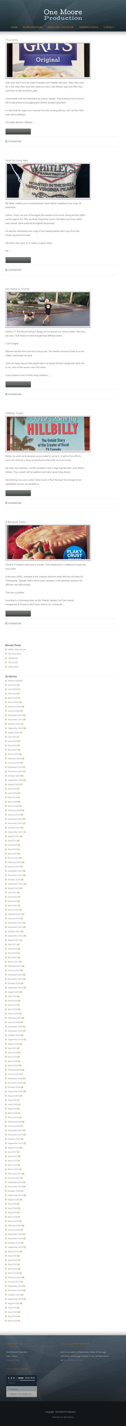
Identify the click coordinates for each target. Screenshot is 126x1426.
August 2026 (13, 680)
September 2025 (15, 728)
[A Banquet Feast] (48, 542)
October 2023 (14, 827)
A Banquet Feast (15, 522)
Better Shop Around (17, 649)
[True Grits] (48, 60)
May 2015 (12, 1264)
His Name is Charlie (17, 289)
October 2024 (14, 775)
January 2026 (14, 711)
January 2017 (14, 1178)
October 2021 (14, 931)
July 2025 (12, 736)
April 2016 (12, 1216)
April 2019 (12, 1061)
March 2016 (13, 1221)
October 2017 (14, 1139)
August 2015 (13, 1251)
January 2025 (14, 762)
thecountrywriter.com (73, 1360)
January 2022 (14, 918)
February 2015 (14, 1277)
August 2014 (13, 1303)
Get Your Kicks (14, 653)
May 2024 (12, 797)
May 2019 (12, 1056)
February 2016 (14, 1225)
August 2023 (13, 836)
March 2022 (13, 909)
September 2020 (15, 987)
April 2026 (12, 698)
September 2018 (15, 1091)
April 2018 (12, 1113)
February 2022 (14, 914)
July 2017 (12, 1152)
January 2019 (14, 1074)
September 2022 (15, 884)
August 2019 (13, 1044)
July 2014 (12, 1307)
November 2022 (15, 875)
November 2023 (15, 823)
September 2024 (15, 780)
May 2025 (12, 745)
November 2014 (15, 1290)
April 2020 (12, 1009)
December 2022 (15, 871)
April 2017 (12, 1165)
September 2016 (15, 1195)
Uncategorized (14, 141)
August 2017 (13, 1147)
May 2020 (12, 1005)
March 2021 (13, 961)
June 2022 (12, 896)
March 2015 (13, 1273)
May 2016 (12, 1212)
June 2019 (12, 1052)
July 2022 (12, 892)
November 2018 (15, 1082)
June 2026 (12, 689)
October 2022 (14, 879)
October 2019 (14, 1035)
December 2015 (15, 1234)
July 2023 (12, 840)
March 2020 (13, 1013)
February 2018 (14, 1121)
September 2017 (15, 1143)
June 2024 (12, 793)
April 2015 (12, 1268)
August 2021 (13, 940)
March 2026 (13, 702)
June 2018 (12, 1104)
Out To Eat (13, 662)
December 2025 (15, 715)
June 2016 (12, 1208)
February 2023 (14, 862)
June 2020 (12, 1000)
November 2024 (15, 771)
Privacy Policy (12, 1360)
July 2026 (12, 685)
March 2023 (13, 858)
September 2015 (15, 1247)
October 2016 (14, 1191)
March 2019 (13, 1065)
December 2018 (15, 1078)
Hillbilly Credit (14, 413)
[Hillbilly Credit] (48, 434)
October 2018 (14, 1087)
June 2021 (12, 948)
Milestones (13, 658)
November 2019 (15, 1031)
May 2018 (12, 1108)
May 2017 (12, 1160)
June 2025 (12, 741)
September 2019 (15, 1039)
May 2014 (12, 1316)
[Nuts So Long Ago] (48, 181)
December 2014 (15, 1286)
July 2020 (12, 996)
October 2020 (14, 983)
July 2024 (12, 788)
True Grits (11, 40)
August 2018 (13, 1095)
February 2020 (14, 1018)
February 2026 (14, 706)
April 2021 (12, 957)
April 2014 (12, 1320)
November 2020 (15, 979)
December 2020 (15, 974)
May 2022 (12, 901)
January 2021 (14, 970)
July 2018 (12, 1100)
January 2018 (14, 1126)
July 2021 (12, 944)
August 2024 (13, 784)
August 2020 (13, 992)
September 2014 (15, 1299)
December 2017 (15, 1130)
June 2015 (12, 1260)
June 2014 (12, 1312)
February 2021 (14, 966)
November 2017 (15, 1134)
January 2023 (14, 866)
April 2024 (12, 801)
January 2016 (14, 1229)
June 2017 (12, 1156)
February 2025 (14, 758)
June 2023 (12, 845)
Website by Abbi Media (63, 1417)
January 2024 (14, 814)
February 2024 (14, 810)
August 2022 (13, 888)
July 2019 (12, 1048)
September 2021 (15, 935)
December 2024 (15, 767)
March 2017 (13, 1169)
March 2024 (13, 806)
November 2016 (15, 1186)
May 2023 (12, 849)
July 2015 (12, 1255)
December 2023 (15, 819)
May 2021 (12, 953)
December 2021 (15, 922)
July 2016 (12, 1204)
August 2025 (13, 732)
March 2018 (13, 1117)
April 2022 (12, 905)
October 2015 (14, 1242)
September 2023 (15, 832)
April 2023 (12, 853)
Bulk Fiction (13, 666)
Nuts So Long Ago (16, 160)
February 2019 (14, 1069)
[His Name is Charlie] (48, 309)
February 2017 (14, 1173)
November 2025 (15, 719)
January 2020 (14, 1022)
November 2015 (15, 1238)
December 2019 (15, 1026)
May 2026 (12, 693)
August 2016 (13, 1199)
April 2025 (12, 749)
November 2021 (15, 927)
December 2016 (15, 1182)
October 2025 (14, 723)
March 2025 (13, 754)
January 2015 (14, 1281)
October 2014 (14, 1294)
